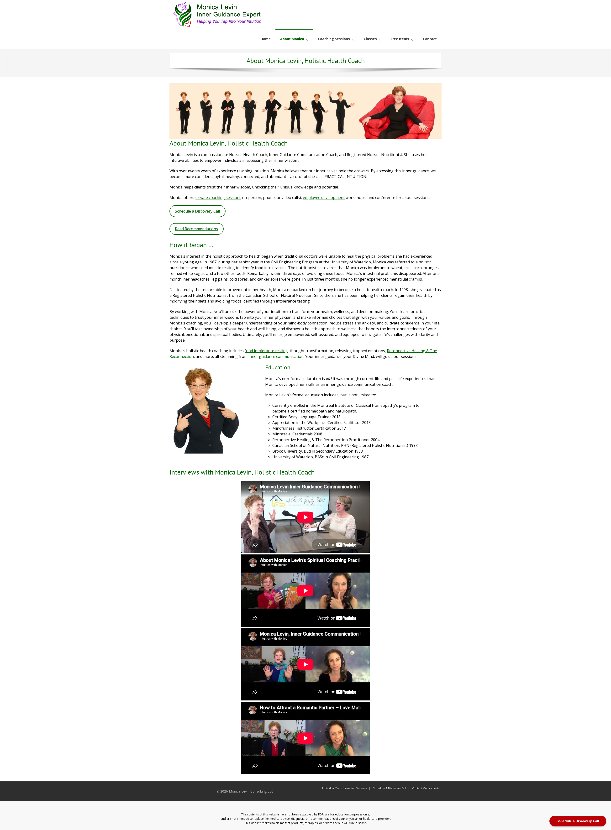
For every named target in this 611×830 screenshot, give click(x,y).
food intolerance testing (266, 350)
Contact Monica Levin (426, 788)
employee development (324, 197)
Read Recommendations (196, 228)
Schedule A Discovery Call (389, 788)
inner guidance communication (276, 356)
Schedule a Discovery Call (197, 211)
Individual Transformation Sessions (344, 788)
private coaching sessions (218, 197)
